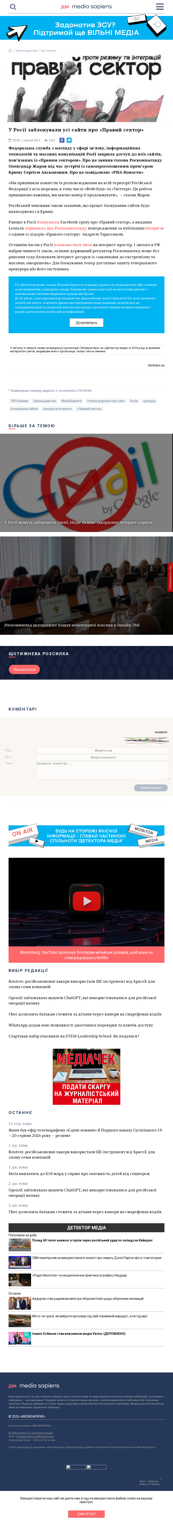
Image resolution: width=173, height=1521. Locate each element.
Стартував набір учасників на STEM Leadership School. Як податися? (74, 1036)
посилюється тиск (73, 244)
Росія (134, 401)
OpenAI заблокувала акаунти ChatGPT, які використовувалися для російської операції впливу (82, 1000)
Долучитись (86, 322)
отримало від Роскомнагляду (56, 228)
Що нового (48, 50)
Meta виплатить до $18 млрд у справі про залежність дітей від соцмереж (79, 1173)
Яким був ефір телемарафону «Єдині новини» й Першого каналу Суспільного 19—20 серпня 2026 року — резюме (85, 1132)
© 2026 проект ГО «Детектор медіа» (31, 1432)
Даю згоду (86, 1514)
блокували (48, 222)
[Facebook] (61, 140)
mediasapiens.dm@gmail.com (35, 1436)
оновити (161, 732)
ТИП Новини (19, 401)
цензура (149, 401)
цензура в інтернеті (57, 409)
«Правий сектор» (89, 409)
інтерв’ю (154, 228)
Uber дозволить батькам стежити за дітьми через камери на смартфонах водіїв (85, 1014)
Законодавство (27, 50)
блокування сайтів (24, 409)
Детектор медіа (86, 1227)
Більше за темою (32, 425)
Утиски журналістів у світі (106, 401)
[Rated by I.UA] (76, 1468)
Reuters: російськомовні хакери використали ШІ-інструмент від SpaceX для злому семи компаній (82, 983)
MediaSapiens (71, 401)
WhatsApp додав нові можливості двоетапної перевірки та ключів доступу (81, 1025)
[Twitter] (69, 140)
